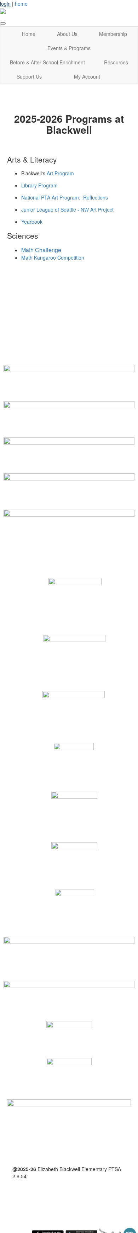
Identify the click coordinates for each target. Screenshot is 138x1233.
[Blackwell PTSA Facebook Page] (69, 1119)
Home (28, 33)
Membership (113, 33)
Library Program (39, 185)
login (5, 3)
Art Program (60, 173)
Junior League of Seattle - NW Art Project (67, 209)
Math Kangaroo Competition (52, 257)
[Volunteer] (69, 411)
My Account (87, 76)
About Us (67, 33)
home (21, 3)
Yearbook (31, 221)
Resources (116, 62)
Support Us (29, 76)
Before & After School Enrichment (47, 62)
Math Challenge (41, 250)
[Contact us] (69, 519)
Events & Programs (69, 48)
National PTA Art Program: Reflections (64, 197)
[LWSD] (69, 993)
